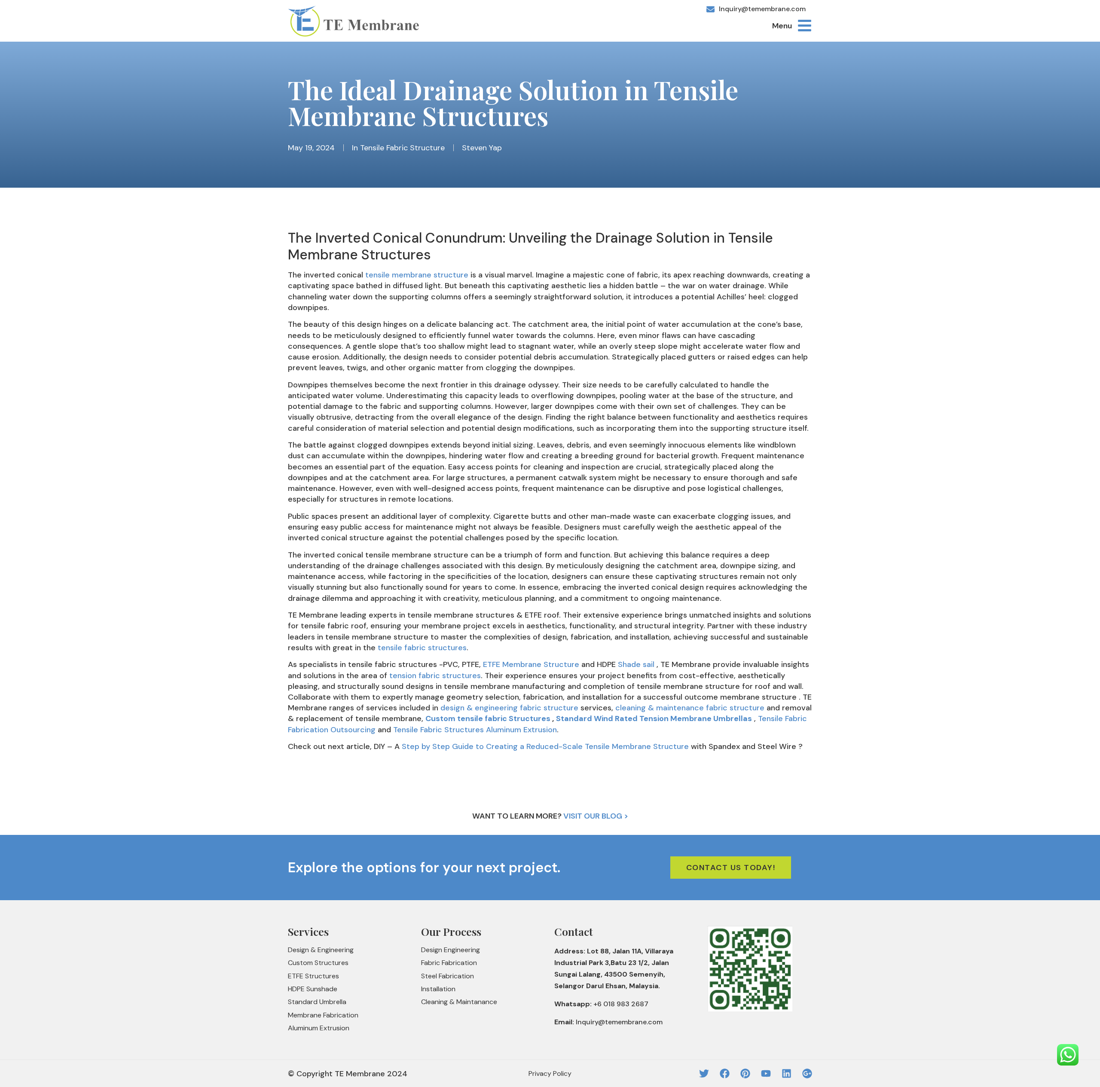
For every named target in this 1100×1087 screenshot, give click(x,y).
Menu (782, 26)
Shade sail (636, 664)
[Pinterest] (745, 1073)
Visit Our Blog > (595, 816)
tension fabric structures (435, 675)
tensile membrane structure (416, 275)
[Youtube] (766, 1073)
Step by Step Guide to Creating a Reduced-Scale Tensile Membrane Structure (545, 746)
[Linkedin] (786, 1073)
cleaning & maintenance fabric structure (689, 708)
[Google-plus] (807, 1073)
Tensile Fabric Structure (402, 148)
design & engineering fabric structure (509, 708)
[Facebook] (725, 1073)
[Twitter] (704, 1073)
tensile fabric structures (422, 647)
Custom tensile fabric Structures (487, 718)
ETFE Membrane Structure (531, 664)
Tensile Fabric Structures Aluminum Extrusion (475, 730)
